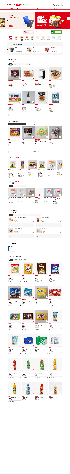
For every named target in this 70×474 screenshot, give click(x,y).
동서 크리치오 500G (25, 277)
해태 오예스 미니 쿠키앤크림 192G (13, 301)
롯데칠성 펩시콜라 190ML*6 (26, 349)
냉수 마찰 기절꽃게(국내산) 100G (54, 83)
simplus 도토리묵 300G (30, 197)
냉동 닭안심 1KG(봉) (41, 170)
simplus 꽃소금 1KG (20, 197)
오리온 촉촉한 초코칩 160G (61, 170)
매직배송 (18, 4)
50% (52, 124)
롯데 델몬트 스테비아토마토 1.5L (13, 373)
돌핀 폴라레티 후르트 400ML (53, 325)
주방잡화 (25, 259)
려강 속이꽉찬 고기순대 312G (26, 140)
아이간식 (10, 259)
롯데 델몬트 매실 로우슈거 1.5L (40, 373)
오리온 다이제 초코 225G (31, 170)
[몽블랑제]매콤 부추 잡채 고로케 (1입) (20, 217)
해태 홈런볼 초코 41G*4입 (12, 325)
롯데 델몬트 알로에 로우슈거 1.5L (27, 373)
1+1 (17, 124)
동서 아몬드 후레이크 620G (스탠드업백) (14, 277)
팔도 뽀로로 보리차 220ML (53, 397)
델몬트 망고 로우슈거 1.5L (53, 373)
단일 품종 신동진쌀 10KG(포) (39, 82)
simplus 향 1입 (37, 198)
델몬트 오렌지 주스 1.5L (12, 397)
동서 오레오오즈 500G (52, 277)
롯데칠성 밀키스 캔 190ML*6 (53, 349)
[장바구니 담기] (20, 78)
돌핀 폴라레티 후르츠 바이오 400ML (13, 349)
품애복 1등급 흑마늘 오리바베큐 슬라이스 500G (41, 106)
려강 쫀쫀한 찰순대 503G (52, 140)
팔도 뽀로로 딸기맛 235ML (39, 397)
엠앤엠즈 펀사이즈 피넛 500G (39, 325)
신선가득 (15, 259)
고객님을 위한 (13, 158)
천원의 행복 (35, 124)
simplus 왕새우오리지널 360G (51, 170)
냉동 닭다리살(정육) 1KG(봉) (12, 171)
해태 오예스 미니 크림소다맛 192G (27, 301)
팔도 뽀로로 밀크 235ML (25, 397)
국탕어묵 (20, 259)
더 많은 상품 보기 (34, 151)
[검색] (48, 5)
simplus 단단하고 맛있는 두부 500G (57, 199)
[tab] (17, 124)
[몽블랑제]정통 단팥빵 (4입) (45, 217)
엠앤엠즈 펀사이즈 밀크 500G (26, 325)
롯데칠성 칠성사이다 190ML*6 (40, 349)
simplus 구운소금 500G (48, 197)
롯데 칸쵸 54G (51, 301)
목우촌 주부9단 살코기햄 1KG (22, 171)
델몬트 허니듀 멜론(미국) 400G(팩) (40, 141)
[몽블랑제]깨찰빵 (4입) (44, 228)
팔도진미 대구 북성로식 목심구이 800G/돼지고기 (28, 82)
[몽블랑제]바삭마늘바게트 (18, 228)
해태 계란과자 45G (38, 301)
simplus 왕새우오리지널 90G (12, 198)
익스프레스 (23, 4)
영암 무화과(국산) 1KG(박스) (12, 83)
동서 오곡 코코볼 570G (38, 277)
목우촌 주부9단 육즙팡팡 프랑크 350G (14, 140)
